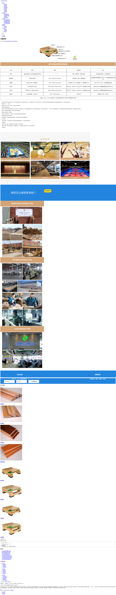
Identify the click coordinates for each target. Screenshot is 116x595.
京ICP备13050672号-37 (6, 590)
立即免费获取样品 (8, 41)
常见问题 (3, 24)
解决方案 (3, 575)
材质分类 (3, 563)
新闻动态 (3, 25)
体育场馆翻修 (6, 17)
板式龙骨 (4, 572)
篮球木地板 (4, 576)
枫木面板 (5, 4)
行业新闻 (5, 27)
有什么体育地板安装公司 (6, 553)
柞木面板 (5, 5)
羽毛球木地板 (4, 577)
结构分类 (3, 568)
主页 (3, 33)
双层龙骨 (5, 9)
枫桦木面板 (6, 7)
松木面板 (5, 6)
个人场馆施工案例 (7, 23)
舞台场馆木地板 (6, 15)
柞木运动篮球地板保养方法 (6, 550)
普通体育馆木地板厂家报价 (6, 551)
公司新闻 (5, 26)
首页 (3, 2)
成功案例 (3, 18)
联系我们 (5, 29)
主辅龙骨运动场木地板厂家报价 (7, 556)
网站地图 (12, 590)
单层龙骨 (5, 8)
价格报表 (5, 30)
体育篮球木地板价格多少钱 (6, 559)
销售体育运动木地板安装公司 (7, 555)
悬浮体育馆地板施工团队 (6, 554)
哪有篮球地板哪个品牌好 (6, 552)
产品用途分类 (3, 561)
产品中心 (3, 3)
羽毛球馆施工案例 (7, 20)
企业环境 (5, 31)
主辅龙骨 (5, 10)
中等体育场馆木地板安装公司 (7, 558)
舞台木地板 (4, 578)
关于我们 (3, 28)
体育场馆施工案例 (7, 22)
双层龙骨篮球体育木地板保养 (7, 557)
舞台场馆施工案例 (7, 21)
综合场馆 (5, 16)
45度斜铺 (4, 573)
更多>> (1, 387)
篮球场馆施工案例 (7, 19)
